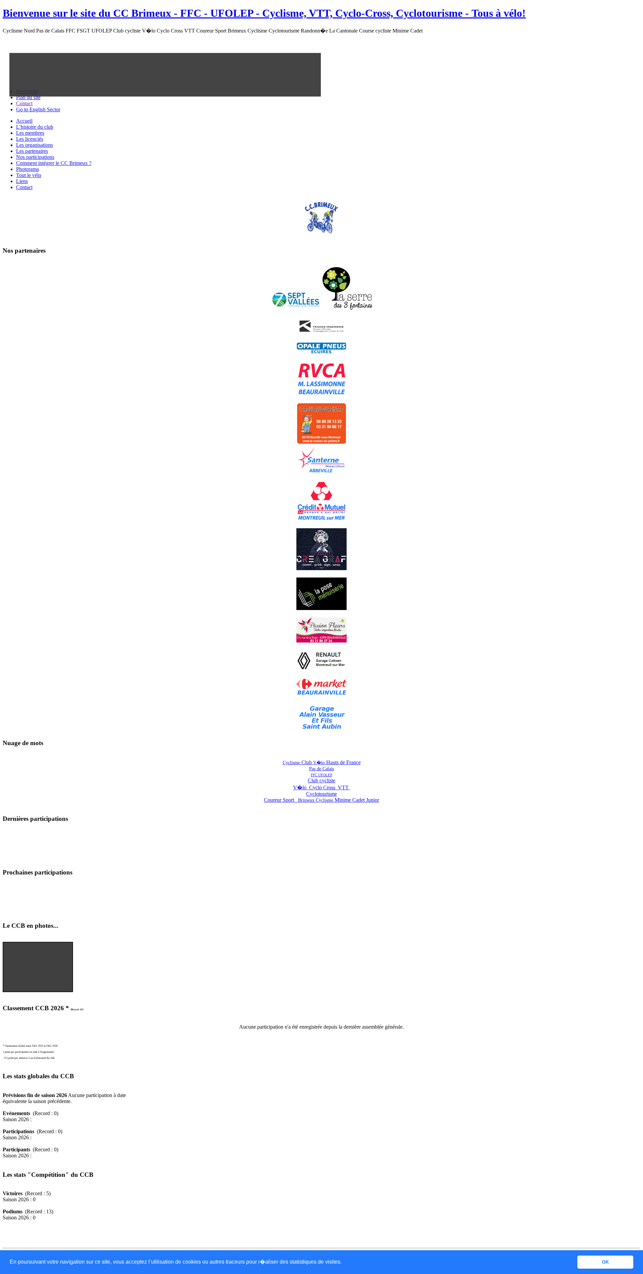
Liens (22, 181)
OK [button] (605, 1262)
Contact (24, 187)
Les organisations (34, 145)
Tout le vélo (28, 175)
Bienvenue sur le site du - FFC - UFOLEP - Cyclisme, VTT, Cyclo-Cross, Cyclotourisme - (264, 13)
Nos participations (35, 157)
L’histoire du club (34, 127)
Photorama (27, 169)
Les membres (30, 133)
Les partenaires (32, 151)
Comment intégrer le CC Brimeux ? (53, 163)
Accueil (24, 121)
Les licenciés (29, 139)
